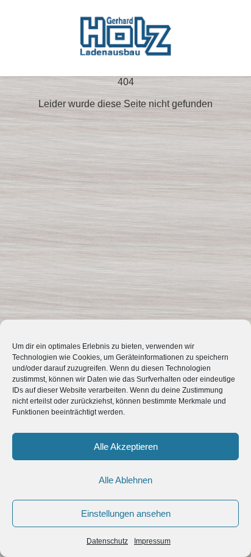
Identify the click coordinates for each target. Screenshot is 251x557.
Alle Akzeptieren (126, 446)
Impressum (152, 541)
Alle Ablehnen (125, 480)
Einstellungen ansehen (126, 513)
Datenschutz (107, 541)
